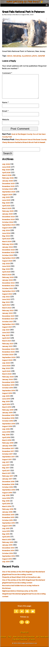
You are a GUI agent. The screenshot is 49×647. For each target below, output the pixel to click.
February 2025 (8, 211)
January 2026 (7, 180)
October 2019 (7, 387)
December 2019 (8, 382)
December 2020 (8, 349)
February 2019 (7, 410)
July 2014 (5, 561)
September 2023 (8, 258)
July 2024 (6, 230)
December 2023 (8, 249)
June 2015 (6, 531)
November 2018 (8, 418)
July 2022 (6, 296)
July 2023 (6, 263)
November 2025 (8, 186)
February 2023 (7, 277)
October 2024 (7, 222)
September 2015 (8, 523)
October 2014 (7, 553)
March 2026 (6, 175)
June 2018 (6, 432)
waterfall (41, 55)
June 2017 (6, 465)
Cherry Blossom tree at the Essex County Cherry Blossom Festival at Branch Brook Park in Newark (24, 140)
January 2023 (7, 280)
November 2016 (8, 484)
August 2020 (7, 360)
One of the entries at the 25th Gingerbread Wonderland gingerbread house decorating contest (23, 573)
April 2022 (6, 305)
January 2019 (7, 412)
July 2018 (6, 429)
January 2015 (7, 545)
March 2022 (6, 307)
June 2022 (6, 299)
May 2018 (6, 434)
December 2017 (8, 448)
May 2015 (5, 534)
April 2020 (6, 371)
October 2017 (7, 454)
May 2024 (6, 236)
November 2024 (8, 219)
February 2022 (8, 310)
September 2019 (8, 390)
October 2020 (7, 354)
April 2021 (6, 338)
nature (9, 55)
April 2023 (6, 271)
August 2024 (7, 227)
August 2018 (7, 426)
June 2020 (6, 365)
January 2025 (7, 214)
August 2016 (7, 492)
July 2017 (5, 462)
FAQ (9, 636)
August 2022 (7, 294)
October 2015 (7, 520)
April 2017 (6, 470)
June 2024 (6, 233)
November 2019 (8, 385)
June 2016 (6, 498)
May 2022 (6, 302)
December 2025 (8, 183)
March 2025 (6, 208)
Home (3, 636)
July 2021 (5, 329)
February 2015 (7, 542)
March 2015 (6, 539)
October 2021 (7, 321)
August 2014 (7, 559)
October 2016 (7, 487)
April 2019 (6, 404)
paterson (27, 55)
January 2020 (7, 379)
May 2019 (6, 401)
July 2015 (5, 528)
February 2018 (7, 443)
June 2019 (6, 398)
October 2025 (7, 189)
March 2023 (6, 274)
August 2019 (7, 393)
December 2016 (8, 481)
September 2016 (8, 489)
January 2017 (7, 478)
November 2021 (8, 318)
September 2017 (8, 456)
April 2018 (6, 437)
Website (5, 119)
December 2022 (8, 283)
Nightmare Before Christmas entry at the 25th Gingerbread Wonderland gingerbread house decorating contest (24, 594)
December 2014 (8, 547)
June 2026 (6, 167)
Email (5, 111)
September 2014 (8, 556)
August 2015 (7, 525)
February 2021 (7, 343)
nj (22, 55)
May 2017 (5, 467)
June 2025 (6, 200)
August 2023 (7, 260)
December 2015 (8, 514)
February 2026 (8, 178)
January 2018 (7, 445)
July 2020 (6, 363)
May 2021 (5, 335)
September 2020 (8, 357)
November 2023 (8, 252)
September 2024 (8, 225)
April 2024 (6, 238)
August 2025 (7, 194)
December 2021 (8, 316)
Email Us (24, 632)
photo (34, 55)
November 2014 (8, 550)
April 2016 (6, 503)
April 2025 (6, 205)
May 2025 (6, 202)
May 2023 (6, 269)
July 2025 (6, 197)
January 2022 (7, 313)
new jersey (17, 55)
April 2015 (6, 536)
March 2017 (6, 473)
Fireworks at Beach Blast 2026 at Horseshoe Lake (21, 577)
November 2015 (8, 517)
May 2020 (6, 368)
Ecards (32, 639)
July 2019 (6, 396)
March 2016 (6, 506)
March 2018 (6, 440)
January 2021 (7, 346)
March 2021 (6, 340)
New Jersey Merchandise (23, 636)
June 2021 (6, 332)
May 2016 (6, 501)
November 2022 (8, 285)
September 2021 (8, 324)
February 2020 (8, 376)
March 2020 (7, 374)
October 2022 (7, 288)
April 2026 (6, 172)
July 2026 (6, 164)
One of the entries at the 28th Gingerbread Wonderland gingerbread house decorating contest (23, 581)
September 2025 (8, 191)
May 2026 (6, 169)
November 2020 (8, 351)
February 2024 (8, 244)
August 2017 (7, 459)
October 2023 (7, 255)
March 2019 (6, 407)
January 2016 (7, 512)
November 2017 (8, 451)
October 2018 (7, 420)
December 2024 (8, 216)
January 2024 (7, 247)
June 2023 (6, 266)
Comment (7, 73)
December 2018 (8, 415)
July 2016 (6, 495)
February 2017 (7, 476)
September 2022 (8, 291)
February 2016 (7, 509)
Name (5, 102)
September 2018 (8, 423)
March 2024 (6, 241)
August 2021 (7, 327)
